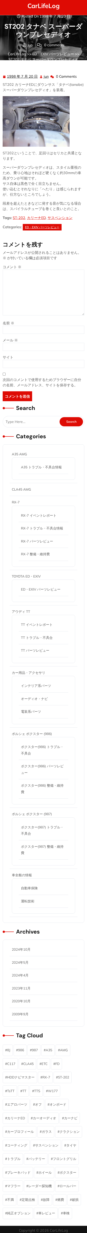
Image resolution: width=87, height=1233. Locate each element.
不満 (10, 1200)
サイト (8, 357)
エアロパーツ (17, 1104)
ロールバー (68, 1186)
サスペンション (60, 217)
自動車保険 (29, 888)
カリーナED (36, 217)
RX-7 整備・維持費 (35, 554)
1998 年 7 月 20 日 (22, 77)
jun (46, 76)
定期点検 (28, 1200)
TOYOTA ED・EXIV (26, 576)
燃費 (60, 1200)
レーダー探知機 (40, 1186)
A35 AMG (19, 454)
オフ (38, 1104)
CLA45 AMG (21, 489)
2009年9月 (20, 1014)
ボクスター (68, 1172)
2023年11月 (21, 988)
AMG (64, 1050)
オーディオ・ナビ (34, 699)
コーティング (17, 1145)
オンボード (58, 1104)
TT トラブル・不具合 (37, 637)
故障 (46, 1200)
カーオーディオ (44, 1118)
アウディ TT (21, 611)
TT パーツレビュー (35, 650)
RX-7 (16, 502)
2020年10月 (21, 1001)
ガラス (47, 1131)
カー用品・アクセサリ (28, 673)
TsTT (10, 1091)
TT (24, 1091)
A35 (49, 1050)
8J (8, 1050)
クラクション (70, 1131)
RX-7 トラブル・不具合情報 (42, 528)
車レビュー (46, 1213)
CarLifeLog (43, 6)
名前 (8, 323)
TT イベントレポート (37, 624)
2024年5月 (20, 962)
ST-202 (19, 217)
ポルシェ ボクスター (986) (32, 734)
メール (10, 340)
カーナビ (70, 1118)
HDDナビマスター (21, 1077)
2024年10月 (21, 949)
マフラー (14, 1186)
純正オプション (19, 1213)
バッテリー (36, 1159)
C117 (11, 1064)
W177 (53, 1091)
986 (21, 1050)
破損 (75, 1200)
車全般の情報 (22, 875)
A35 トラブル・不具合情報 (41, 467)
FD (57, 1064)
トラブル (14, 1159)
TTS (37, 1091)
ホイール (45, 1172)
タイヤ (71, 1145)
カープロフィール (20, 1131)
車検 (66, 1213)
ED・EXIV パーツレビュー (53, 54)
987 (35, 1050)
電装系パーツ (31, 711)
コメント (12, 267)
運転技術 (27, 901)
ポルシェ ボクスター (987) (32, 814)
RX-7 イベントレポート (38, 515)
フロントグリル (64, 1159)
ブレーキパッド (19, 1172)
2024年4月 (20, 975)
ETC (44, 1064)
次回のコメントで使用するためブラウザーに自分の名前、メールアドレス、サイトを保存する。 (42, 382)
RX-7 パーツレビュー (37, 541)
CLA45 (28, 1064)
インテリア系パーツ (36, 686)
